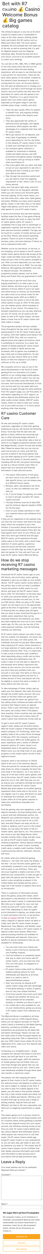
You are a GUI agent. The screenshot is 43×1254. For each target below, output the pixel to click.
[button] (39, 7)
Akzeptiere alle (21, 1237)
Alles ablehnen (21, 1249)
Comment (6, 1175)
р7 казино (12, 918)
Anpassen (21, 1243)
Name (4, 1204)
